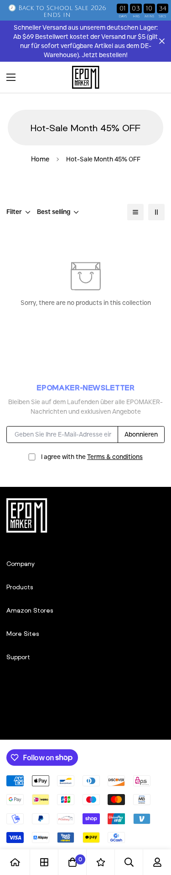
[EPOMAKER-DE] (85, 77)
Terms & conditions (115, 457)
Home (40, 159)
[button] (155, 77)
